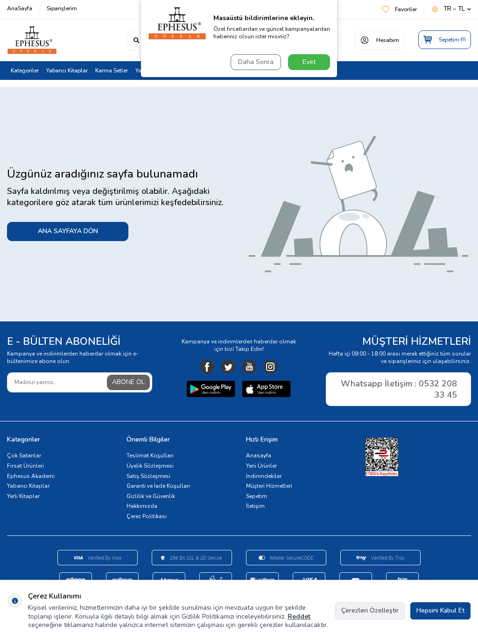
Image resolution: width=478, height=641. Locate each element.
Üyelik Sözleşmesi (150, 466)
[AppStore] (266, 390)
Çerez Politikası (147, 516)
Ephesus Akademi (31, 476)
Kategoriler (25, 70)
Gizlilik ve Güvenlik (151, 496)
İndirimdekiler (263, 476)
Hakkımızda (142, 506)
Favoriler (406, 9)
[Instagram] (270, 367)
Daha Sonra (256, 61)
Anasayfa (258, 455)
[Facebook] (207, 367)
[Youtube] (249, 367)
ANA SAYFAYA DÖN (68, 231)
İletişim (255, 506)
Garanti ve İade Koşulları (158, 486)
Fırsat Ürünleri (25, 466)
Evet (309, 61)
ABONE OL (128, 381)
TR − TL (454, 9)
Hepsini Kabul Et (440, 610)
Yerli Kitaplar (23, 496)
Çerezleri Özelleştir (370, 610)
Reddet (299, 616)
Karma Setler (111, 70)
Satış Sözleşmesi (148, 476)
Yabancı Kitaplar (67, 70)
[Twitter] (228, 367)
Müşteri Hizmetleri (269, 486)
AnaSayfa (19, 8)
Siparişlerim (62, 8)
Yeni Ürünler (261, 466)
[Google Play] (211, 390)
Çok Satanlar (24, 455)
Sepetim (256, 496)
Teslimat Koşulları (150, 455)
